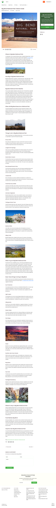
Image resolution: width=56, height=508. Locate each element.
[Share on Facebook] (5, 49)
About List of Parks (5, 489)
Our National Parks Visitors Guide (27, 280)
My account (49, 1)
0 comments (34, 49)
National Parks (16, 489)
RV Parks (15, 495)
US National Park (30, 57)
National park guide (22, 439)
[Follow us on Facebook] (40, 34)
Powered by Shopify (4, 505)
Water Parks (16, 496)
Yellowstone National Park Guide (30, 494)
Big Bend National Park (5, 10)
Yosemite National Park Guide (43, 489)
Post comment (9, 467)
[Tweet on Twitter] (9, 49)
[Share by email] (10, 49)
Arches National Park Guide (43, 491)
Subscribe (47, 27)
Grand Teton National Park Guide (43, 494)
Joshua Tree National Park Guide (43, 497)
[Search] (44, 2)
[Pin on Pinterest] (7, 49)
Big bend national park (10, 439)
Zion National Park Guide (30, 490)
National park (17, 439)
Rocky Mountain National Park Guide (31, 499)
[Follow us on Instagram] (42, 34)
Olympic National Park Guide (43, 498)
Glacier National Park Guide (30, 492)
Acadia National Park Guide (30, 497)
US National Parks (17, 491)
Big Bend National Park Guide (43, 492)
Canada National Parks (17, 492)
